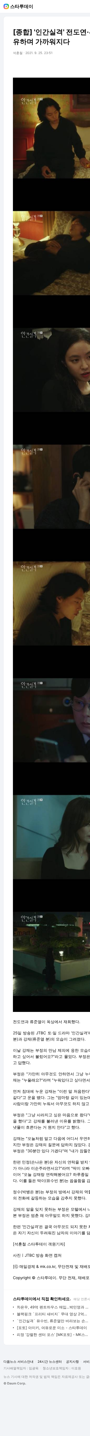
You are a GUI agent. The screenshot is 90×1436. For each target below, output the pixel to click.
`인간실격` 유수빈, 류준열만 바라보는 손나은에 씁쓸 (53, 1321)
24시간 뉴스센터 (50, 1361)
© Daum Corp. (14, 1383)
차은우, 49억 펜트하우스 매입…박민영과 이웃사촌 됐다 (53, 1307)
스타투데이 (21, 6)
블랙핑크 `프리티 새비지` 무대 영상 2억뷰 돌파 (53, 1314)
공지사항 (72, 1361)
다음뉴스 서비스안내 (18, 1361)
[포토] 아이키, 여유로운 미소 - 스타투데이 (52, 1327)
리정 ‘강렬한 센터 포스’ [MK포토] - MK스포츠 (53, 1334)
